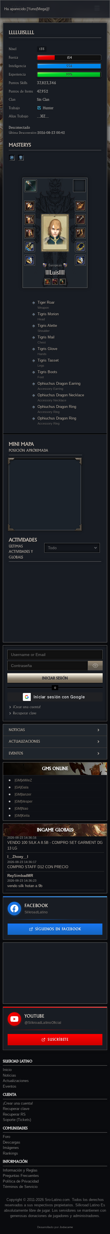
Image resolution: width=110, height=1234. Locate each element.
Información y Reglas (20, 1170)
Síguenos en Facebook (58, 929)
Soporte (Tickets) (17, 1120)
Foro (6, 1137)
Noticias (17, 730)
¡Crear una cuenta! (27, 707)
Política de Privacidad (21, 1181)
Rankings (10, 1153)
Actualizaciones (24, 741)
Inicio (7, 1070)
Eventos (16, 753)
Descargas (11, 1142)
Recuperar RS (14, 1114)
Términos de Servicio (20, 1187)
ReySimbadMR (20, 876)
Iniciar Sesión (55, 678)
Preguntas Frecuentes (21, 1176)
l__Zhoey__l (17, 857)
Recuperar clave (24, 713)
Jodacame (66, 1227)
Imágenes (11, 1148)
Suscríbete (58, 1039)
